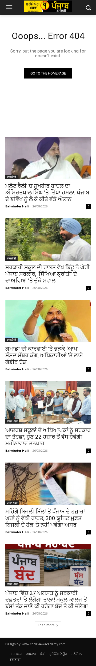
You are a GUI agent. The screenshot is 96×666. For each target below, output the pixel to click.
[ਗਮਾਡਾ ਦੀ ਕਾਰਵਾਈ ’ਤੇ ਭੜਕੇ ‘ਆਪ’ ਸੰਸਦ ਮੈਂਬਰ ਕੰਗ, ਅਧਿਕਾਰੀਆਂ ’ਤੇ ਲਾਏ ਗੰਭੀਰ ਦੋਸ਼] (48, 321)
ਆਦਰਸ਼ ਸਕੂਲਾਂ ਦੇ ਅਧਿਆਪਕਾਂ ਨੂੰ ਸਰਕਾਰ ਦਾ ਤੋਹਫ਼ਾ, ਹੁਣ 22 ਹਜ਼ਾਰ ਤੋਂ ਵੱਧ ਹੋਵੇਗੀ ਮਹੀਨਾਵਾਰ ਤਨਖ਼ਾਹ (48, 437)
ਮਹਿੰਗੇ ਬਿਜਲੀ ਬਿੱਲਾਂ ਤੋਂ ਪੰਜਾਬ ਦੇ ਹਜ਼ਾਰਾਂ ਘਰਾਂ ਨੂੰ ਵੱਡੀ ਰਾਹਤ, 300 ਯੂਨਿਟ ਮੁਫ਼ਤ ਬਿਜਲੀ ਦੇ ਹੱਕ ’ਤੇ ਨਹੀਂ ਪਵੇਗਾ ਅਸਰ (45, 518)
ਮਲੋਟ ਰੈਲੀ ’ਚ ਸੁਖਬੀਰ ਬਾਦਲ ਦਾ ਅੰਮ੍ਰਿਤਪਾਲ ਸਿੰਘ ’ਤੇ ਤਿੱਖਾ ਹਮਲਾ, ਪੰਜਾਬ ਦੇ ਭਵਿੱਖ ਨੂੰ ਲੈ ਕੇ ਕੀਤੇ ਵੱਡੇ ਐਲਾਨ (47, 192)
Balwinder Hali (17, 206)
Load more (46, 625)
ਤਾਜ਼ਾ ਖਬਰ (12, 421)
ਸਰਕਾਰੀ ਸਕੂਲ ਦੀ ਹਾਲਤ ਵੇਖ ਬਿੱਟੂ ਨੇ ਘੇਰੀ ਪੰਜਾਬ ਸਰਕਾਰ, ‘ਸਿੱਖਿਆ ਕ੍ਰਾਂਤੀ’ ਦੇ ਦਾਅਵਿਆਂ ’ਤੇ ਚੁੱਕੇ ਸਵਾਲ (47, 274)
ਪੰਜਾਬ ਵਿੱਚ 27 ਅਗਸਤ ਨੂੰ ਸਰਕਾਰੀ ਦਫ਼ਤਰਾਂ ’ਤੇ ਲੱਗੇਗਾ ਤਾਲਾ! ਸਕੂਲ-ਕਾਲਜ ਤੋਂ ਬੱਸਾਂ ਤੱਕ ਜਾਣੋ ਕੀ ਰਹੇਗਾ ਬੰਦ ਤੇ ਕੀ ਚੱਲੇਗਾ (46, 600)
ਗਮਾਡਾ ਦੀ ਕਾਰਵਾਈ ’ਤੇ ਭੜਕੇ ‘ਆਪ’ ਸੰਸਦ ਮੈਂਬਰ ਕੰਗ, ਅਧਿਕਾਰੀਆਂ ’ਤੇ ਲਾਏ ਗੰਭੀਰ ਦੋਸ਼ (44, 355)
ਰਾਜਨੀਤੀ (11, 177)
